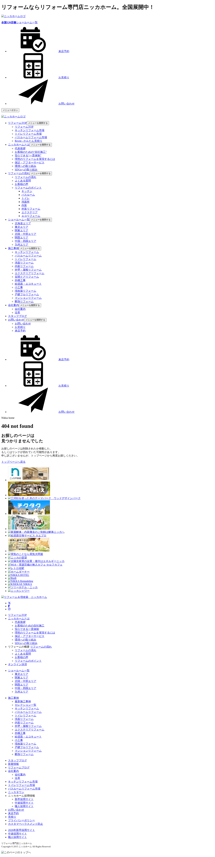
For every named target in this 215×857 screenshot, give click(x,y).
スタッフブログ (17, 760)
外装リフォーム (31, 208)
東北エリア (21, 226)
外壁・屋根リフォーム (28, 269)
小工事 (19, 287)
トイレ (26, 198)
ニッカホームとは (19, 618)
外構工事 (20, 280)
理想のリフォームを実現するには (35, 159)
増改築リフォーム (25, 290)
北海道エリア (23, 223)
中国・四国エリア (25, 241)
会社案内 (20, 309)
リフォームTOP (24, 126)
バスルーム (28, 194)
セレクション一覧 (25, 704)
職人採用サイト (24, 806)
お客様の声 (21, 184)
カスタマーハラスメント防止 (25, 823)
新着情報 (13, 764)
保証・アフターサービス (29, 162)
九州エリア (21, 244)
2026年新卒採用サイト (21, 830)
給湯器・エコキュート (28, 283)
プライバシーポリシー (21, 820)
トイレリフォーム (25, 259)
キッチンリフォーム (27, 252)
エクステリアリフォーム (29, 273)
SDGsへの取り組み (26, 169)
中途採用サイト (24, 802)
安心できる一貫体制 (27, 629)
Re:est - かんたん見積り (28, 140)
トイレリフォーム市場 (28, 133)
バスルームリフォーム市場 (31, 137)
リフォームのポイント (28, 187)
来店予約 (20, 330)
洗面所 (26, 201)
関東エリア (21, 230)
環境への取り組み (25, 166)
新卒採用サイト (24, 799)
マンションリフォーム (28, 297)
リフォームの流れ (25, 177)
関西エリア (21, 237)
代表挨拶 (20, 148)
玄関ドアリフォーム (27, 276)
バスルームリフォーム (28, 255)
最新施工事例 (23, 701)
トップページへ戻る (13, 461)
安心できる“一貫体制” (28, 155)
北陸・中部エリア (25, 234)
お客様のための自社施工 (29, 625)
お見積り (20, 327)
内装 (24, 205)
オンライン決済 (17, 664)
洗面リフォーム (24, 262)
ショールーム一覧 (19, 22)
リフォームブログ (19, 767)
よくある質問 (23, 180)
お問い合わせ (23, 323)
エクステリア (30, 212)
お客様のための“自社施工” (31, 151)
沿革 (17, 312)
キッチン (27, 191)
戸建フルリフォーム (27, 294)
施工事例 (13, 697)
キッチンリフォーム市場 (29, 130)
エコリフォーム (31, 215)
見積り (12, 816)
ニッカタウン (16, 792)
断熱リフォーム (24, 301)
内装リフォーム (24, 266)
